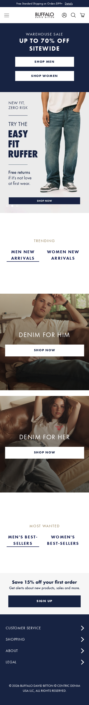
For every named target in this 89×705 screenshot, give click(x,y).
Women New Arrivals (63, 255)
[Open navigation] (6, 15)
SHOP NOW (44, 350)
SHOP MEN (44, 61)
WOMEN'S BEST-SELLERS (63, 540)
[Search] (73, 15)
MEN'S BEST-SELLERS (23, 540)
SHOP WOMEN (44, 76)
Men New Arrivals (23, 255)
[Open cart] (82, 15)
